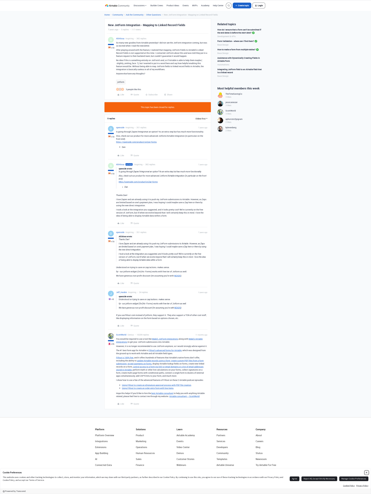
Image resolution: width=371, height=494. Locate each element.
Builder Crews (156, 5)
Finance (140, 465)
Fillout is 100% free (124, 357)
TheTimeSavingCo (233, 93)
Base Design (223, 44)
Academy (205, 5)
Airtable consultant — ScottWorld (184, 396)
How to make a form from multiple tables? (236, 49)
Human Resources (145, 453)
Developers (222, 447)
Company (260, 429)
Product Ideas (173, 5)
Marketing (141, 441)
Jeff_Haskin (121, 292)
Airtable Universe (225, 465)
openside (120, 127)
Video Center (183, 447)
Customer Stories (185, 459)
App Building (101, 453)
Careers (259, 441)
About (259, 435)
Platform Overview (104, 435)
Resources (222, 429)
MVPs (195, 5)
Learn (179, 429)
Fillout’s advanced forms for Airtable (165, 350)
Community (117, 14)
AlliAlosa (120, 38)
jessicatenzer (231, 102)
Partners (221, 435)
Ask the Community (134, 14)
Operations (141, 447)
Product (140, 435)
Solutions (141, 429)
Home (107, 14)
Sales (138, 459)
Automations (223, 64)
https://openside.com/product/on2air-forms (136, 142)
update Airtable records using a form (153, 360)
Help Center (218, 5)
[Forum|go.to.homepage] (117, 5)
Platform (99, 429)
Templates (222, 459)
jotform (120, 82)
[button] (242, 5)
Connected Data (103, 465)
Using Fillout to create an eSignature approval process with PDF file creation (156, 385)
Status (259, 453)
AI (96, 459)
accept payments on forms (140, 363)
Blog (258, 447)
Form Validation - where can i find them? (235, 41)
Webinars (181, 465)
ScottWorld (121, 334)
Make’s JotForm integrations (165, 338)
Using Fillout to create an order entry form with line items (147, 388)
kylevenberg (230, 127)
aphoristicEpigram (233, 119)
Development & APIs (226, 36)
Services (221, 441)
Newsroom (261, 459)
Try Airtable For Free (266, 465)
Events (186, 5)
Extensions (100, 447)
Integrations (101, 441)
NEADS (177, 275)
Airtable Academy (186, 435)
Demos (180, 453)
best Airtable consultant (162, 393)
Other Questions (153, 14)
